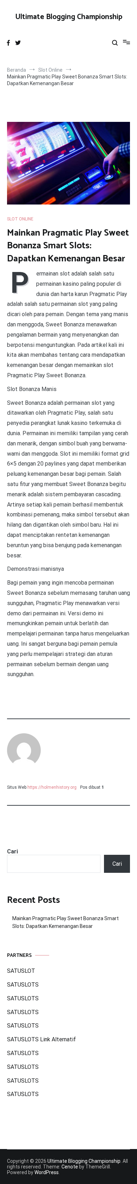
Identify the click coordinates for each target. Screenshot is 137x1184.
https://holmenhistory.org (52, 787)
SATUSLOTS (23, 984)
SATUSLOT (21, 970)
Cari (12, 851)
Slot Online (20, 219)
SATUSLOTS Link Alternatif (41, 1039)
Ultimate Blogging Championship (68, 17)
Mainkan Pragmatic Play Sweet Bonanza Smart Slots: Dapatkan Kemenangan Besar (65, 922)
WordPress (46, 1172)
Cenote (69, 1167)
